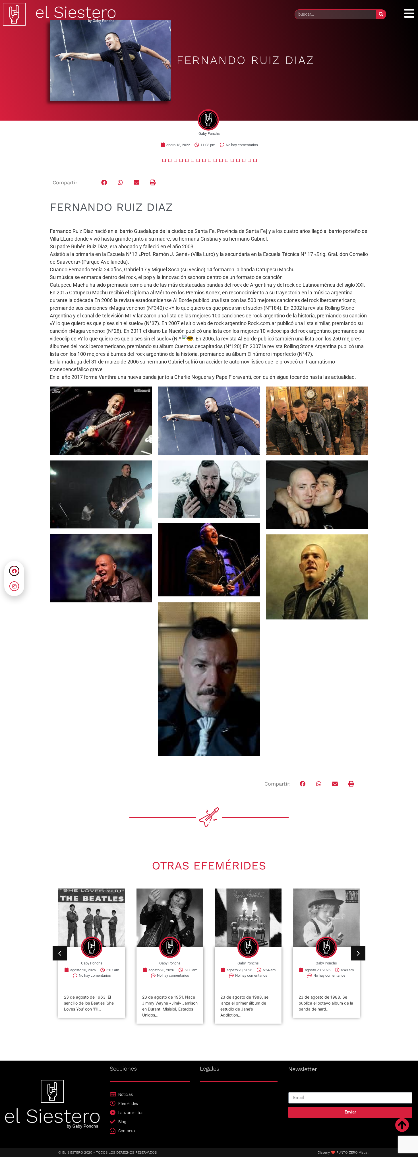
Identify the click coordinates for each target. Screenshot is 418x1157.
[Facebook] (14, 571)
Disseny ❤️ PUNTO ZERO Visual (343, 1152)
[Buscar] (381, 14)
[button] (104, 182)
